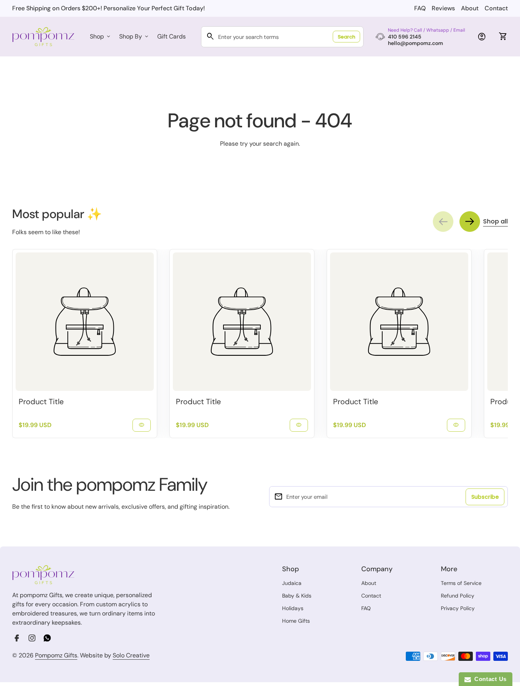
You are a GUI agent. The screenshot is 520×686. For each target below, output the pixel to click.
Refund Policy (457, 595)
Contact (496, 8)
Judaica (291, 583)
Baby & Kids (296, 595)
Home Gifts (296, 620)
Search (346, 36)
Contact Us (489, 679)
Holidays (292, 608)
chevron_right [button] (469, 221)
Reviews (443, 8)
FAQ (420, 8)
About (470, 8)
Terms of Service (461, 583)
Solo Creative (131, 655)
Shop (101, 36)
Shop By (134, 36)
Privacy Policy (458, 608)
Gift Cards (171, 36)
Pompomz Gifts (56, 655)
